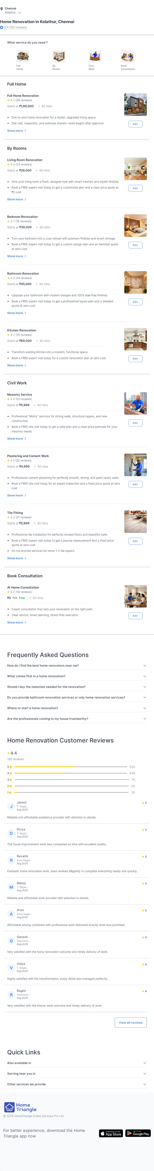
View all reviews (131, 1022)
